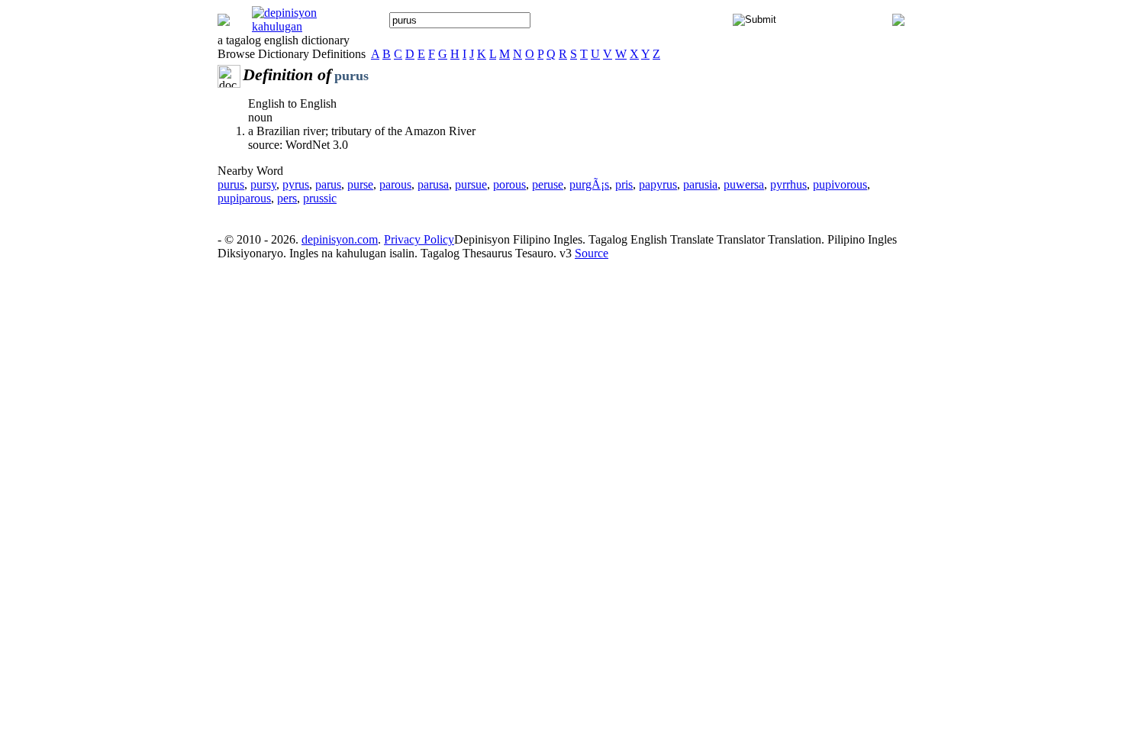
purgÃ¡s (589, 184)
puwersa (744, 184)
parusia (700, 184)
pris (624, 184)
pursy (263, 184)
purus (231, 184)
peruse (547, 184)
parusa (433, 184)
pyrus (295, 184)
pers (287, 198)
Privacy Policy (419, 239)
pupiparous (244, 198)
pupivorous (840, 184)
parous (395, 184)
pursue (471, 184)
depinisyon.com (339, 239)
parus (328, 184)
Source (591, 253)
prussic (320, 198)
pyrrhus (788, 184)
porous (509, 184)
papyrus (658, 184)
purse (360, 184)
